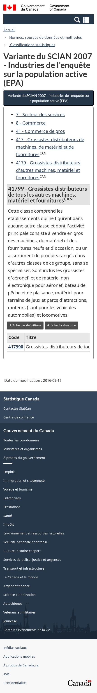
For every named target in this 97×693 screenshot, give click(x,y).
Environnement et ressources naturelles (33, 533)
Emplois (9, 472)
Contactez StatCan (17, 408)
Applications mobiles (19, 656)
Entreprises (12, 498)
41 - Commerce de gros (40, 131)
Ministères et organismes (22, 449)
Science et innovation (19, 595)
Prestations (11, 507)
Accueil (9, 29)
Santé (7, 516)
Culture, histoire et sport (22, 551)
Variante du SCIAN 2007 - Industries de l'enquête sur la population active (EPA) (49, 98)
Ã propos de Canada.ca (20, 665)
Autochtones (12, 603)
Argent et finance (16, 586)
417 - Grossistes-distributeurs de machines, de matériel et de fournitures (50, 146)
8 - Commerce (31, 123)
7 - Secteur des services (40, 114)
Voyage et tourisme (17, 489)
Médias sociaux (15, 647)
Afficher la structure (61, 325)
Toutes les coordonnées (21, 440)
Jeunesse (10, 621)
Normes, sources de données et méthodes (45, 37)
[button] (49, 20)
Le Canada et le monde (20, 577)
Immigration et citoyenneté (24, 480)
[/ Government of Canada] (36, 8)
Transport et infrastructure (23, 568)
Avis (6, 674)
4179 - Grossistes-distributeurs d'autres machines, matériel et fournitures (48, 170)
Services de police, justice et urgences (32, 559)
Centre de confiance (18, 417)
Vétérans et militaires (19, 612)
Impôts (8, 524)
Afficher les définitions (25, 325)
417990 (15, 347)
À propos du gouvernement (24, 458)
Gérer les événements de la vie (26, 630)
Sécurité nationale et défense (25, 542)
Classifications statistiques (32, 44)
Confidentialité (14, 683)
